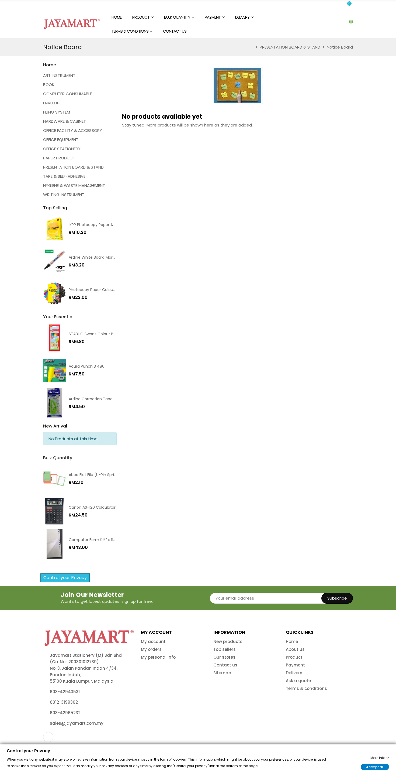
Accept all (375, 766)
